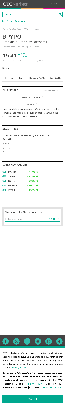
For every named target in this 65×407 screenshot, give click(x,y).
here (43, 109)
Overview (9, 78)
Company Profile (37, 78)
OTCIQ (54, 4)
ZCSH (11, 190)
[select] (2, 102)
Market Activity (8, 29)
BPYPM (6, 144)
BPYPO (25, 29)
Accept (32, 399)
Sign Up (54, 219)
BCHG (11, 181)
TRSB (11, 176)
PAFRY (12, 172)
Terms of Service (52, 387)
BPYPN (6, 147)
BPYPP (6, 151)
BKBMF (12, 185)
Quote (21, 78)
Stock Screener (15, 21)
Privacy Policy (18, 367)
